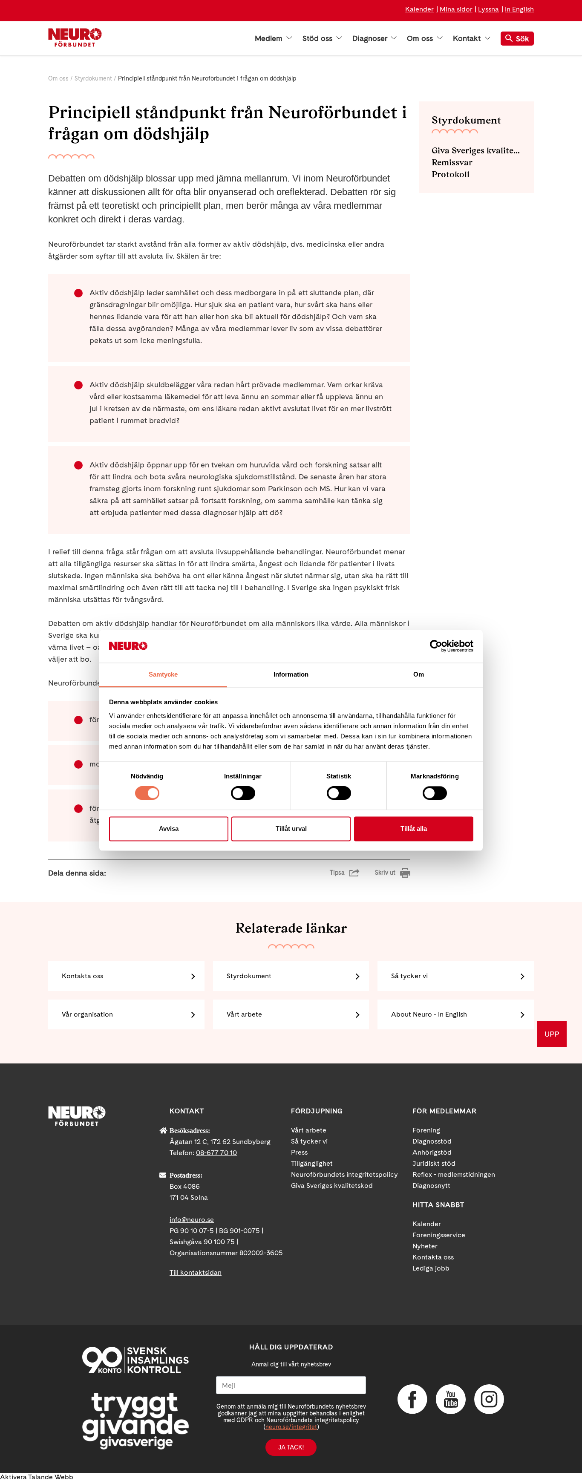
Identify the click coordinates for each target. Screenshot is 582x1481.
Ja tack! (291, 1447)
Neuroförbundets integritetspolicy (344, 1174)
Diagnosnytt (431, 1185)
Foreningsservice (438, 1235)
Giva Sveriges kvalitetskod (476, 150)
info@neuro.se (192, 1220)
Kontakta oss (82, 976)
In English (519, 9)
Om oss (421, 38)
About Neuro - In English (429, 1014)
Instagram (489, 1399)
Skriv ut (385, 872)
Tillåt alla (413, 828)
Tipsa (337, 872)
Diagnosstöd (432, 1141)
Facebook (412, 1399)
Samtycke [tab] (163, 674)
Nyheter (425, 1246)
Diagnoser (370, 38)
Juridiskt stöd (433, 1163)
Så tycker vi (409, 976)
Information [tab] (291, 674)
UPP (552, 1033)
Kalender (419, 9)
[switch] (243, 793)
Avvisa (169, 828)
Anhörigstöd (432, 1152)
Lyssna (488, 9)
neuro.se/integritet (291, 1426)
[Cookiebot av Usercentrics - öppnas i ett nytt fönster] (436, 646)
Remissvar (452, 162)
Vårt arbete (244, 1014)
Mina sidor (456, 9)
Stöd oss (318, 38)
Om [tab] (418, 674)
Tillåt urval (291, 828)
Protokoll (451, 174)
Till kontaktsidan (196, 1272)
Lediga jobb (430, 1268)
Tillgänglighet (312, 1163)
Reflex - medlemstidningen (453, 1174)
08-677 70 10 (216, 1153)
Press (299, 1152)
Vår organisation (87, 1014)
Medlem (270, 38)
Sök (522, 38)
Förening (426, 1130)
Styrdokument (93, 78)
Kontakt (468, 38)
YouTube (451, 1399)
